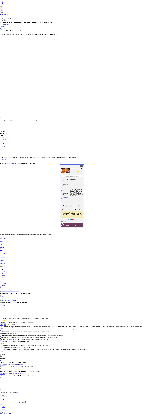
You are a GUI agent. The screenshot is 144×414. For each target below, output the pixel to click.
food (2, 2)
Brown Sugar (1, 241)
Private (4, 395)
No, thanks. (4, 19)
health (2, 3)
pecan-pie (3, 279)
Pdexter (1, 344)
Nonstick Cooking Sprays (3, 253)
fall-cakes (3, 274)
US (67, 179)
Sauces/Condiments (2, 369)
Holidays (8, 24)
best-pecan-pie (3, 270)
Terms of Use (3, 409)
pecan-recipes (3, 280)
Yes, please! (1, 19)
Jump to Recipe (2, 26)
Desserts (5, 24)
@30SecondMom (67, 225)
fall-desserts (3, 275)
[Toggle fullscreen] (1, 356)
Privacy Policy (5, 413)
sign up (1, 1)
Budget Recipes (2, 360)
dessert (11, 120)
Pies (0, 287)
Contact (3, 406)
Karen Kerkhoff (2, 348)
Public (2, 395)
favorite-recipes (3, 276)
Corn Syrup (1, 250)
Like (1, 321)
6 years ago (5, 321)
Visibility (1, 394)
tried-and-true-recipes (4, 285)
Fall (2, 273)
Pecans (1, 244)
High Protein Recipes (2, 365)
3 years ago (5, 350)
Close (1, 404)
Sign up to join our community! (4, 14)
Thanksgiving (3, 282)
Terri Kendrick (2, 330)
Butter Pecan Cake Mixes (3, 238)
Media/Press (3, 407)
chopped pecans (66, 192)
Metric (62, 180)
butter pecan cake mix (8, 136)
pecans (2, 281)
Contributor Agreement (4, 410)
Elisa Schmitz (2, 317)
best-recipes (3, 271)
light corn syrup (65, 198)
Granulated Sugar (2, 247)
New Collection (16, 392)
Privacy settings (9, 413)
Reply (2, 321)
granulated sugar (66, 197)
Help (2, 408)
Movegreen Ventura (2, 342)
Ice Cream (1, 296)
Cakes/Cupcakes (2, 24)
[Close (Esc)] (0, 356)
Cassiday (1, 319)
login (3, 1)
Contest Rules (3, 411)
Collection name (2, 393)
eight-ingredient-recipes (4, 272)
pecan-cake (3, 278)
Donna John (3, 318)
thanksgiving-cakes (4, 283)
